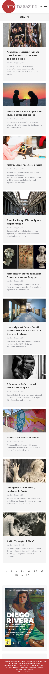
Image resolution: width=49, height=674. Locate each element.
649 (27, 575)
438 (35, 571)
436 (22, 571)
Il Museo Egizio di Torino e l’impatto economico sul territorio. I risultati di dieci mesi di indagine (24, 331)
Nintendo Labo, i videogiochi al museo (24, 164)
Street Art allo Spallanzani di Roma (23, 437)
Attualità (9, 63)
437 (28, 571)
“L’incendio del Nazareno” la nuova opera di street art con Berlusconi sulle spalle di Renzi (23, 55)
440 (16, 575)
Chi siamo (21, 672)
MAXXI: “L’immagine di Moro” (20, 541)
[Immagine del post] (24, 35)
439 (41, 571)
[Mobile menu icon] (45, 6)
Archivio (28, 672)
